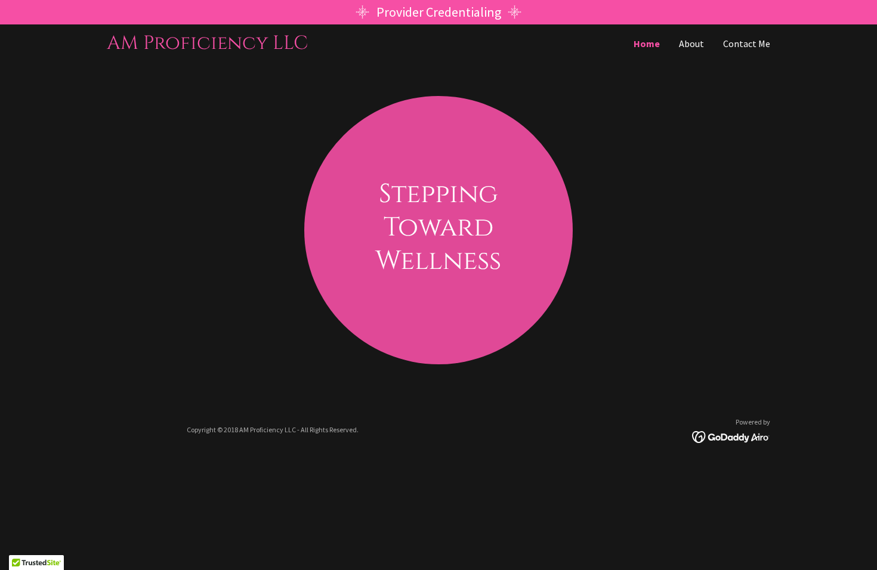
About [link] (691, 43)
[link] (272, 45)
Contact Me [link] (746, 43)
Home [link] (647, 43)
